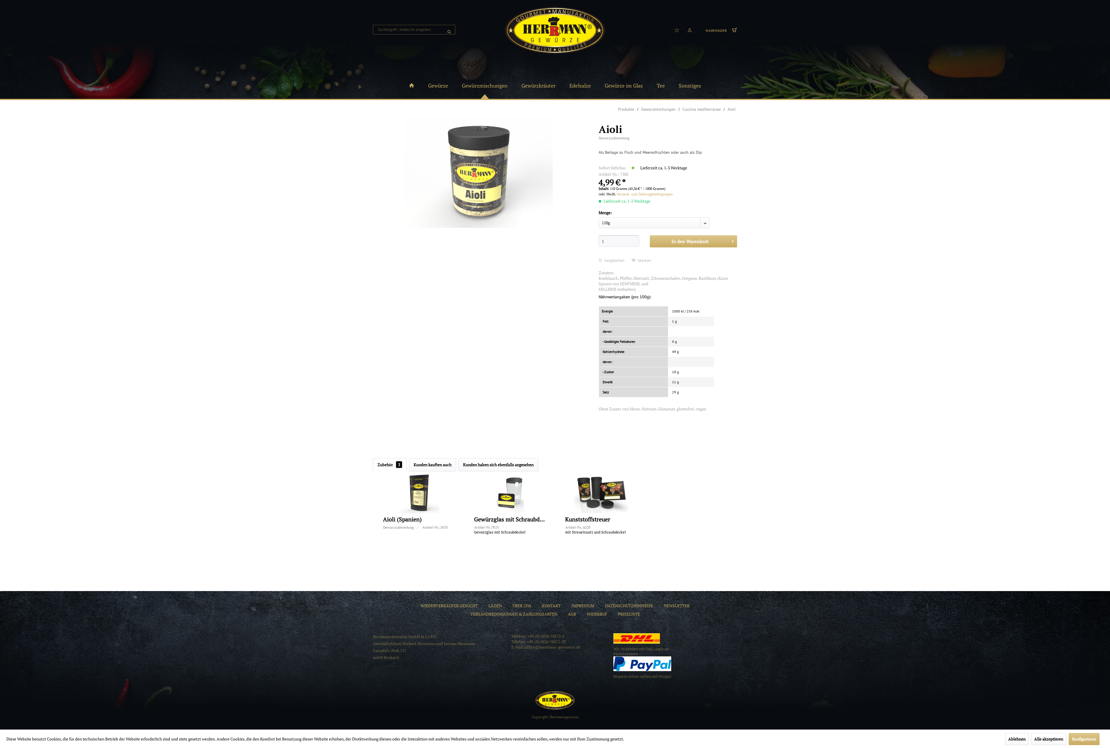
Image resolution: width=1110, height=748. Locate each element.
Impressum (582, 605)
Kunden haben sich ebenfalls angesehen (498, 464)
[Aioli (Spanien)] (419, 493)
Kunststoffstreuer (587, 519)
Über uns (522, 605)
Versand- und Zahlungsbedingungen (645, 194)
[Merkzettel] (677, 30)
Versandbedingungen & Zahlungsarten (513, 614)
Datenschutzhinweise (629, 605)
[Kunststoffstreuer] (601, 493)
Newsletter (677, 605)
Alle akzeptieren (1048, 739)
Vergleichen (614, 260)
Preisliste (629, 614)
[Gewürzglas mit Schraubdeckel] (510, 493)
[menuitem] (414, 29)
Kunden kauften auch (433, 464)
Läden (495, 605)
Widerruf (597, 614)
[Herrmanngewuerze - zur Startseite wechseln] (555, 30)
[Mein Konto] (690, 30)
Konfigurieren (1084, 739)
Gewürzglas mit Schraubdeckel (510, 519)
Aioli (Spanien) (402, 519)
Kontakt (551, 605)
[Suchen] (449, 29)
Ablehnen (1017, 739)
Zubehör (389, 464)
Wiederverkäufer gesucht (449, 605)
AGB (572, 614)
